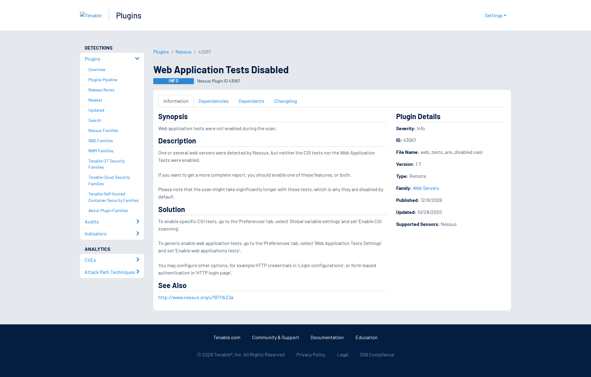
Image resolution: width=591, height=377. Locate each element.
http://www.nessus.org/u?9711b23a (195, 297)
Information (176, 101)
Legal (342, 354)
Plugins (129, 15)
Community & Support (275, 337)
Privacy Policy (310, 354)
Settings (494, 15)
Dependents (251, 101)
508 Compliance (377, 354)
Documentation (327, 337)
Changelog (285, 101)
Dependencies (214, 101)
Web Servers (426, 188)
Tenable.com (226, 337)
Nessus (183, 51)
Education (367, 337)
